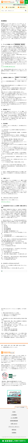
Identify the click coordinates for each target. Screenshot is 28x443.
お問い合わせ (14, 423)
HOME (14, 412)
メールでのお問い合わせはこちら (8, 66)
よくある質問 (14, 417)
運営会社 (14, 429)
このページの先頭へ (20, 407)
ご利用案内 (14, 415)
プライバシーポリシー (6, 201)
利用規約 (14, 432)
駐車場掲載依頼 (14, 420)
